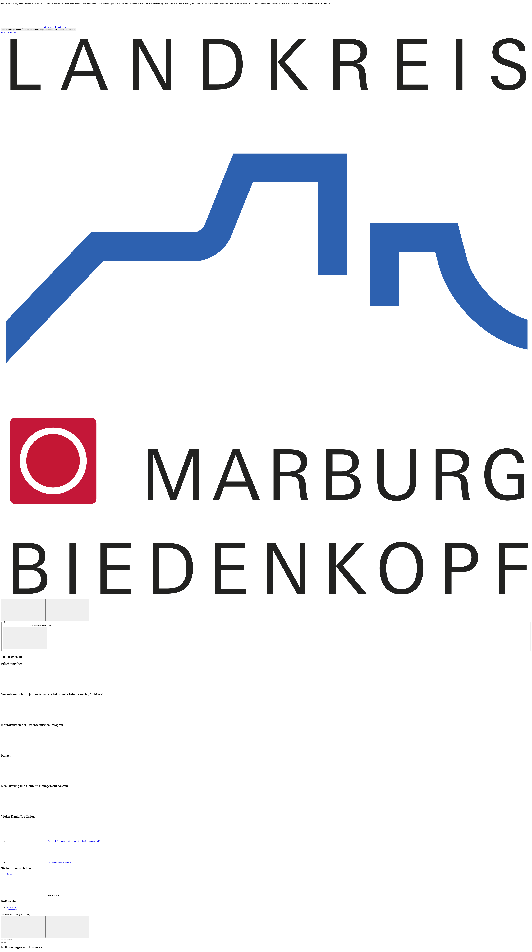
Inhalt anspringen (8, 32)
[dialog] (266, 16)
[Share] (5, 939)
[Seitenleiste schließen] (67, 927)
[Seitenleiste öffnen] (67, 610)
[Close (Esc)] (2, 939)
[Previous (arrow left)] (2, 942)
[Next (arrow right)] (5, 942)
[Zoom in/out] (10, 939)
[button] (266, 676)
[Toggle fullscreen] (8, 939)
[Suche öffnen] (23, 610)
